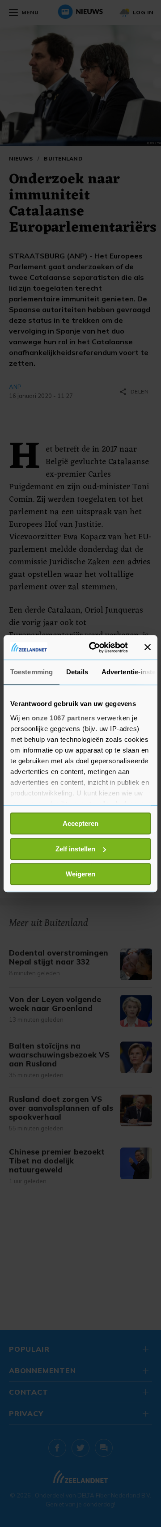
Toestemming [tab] (31, 672)
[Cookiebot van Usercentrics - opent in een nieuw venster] (94, 647)
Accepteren (80, 823)
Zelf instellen (75, 849)
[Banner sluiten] (147, 647)
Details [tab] (77, 672)
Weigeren (80, 874)
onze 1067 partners (63, 718)
